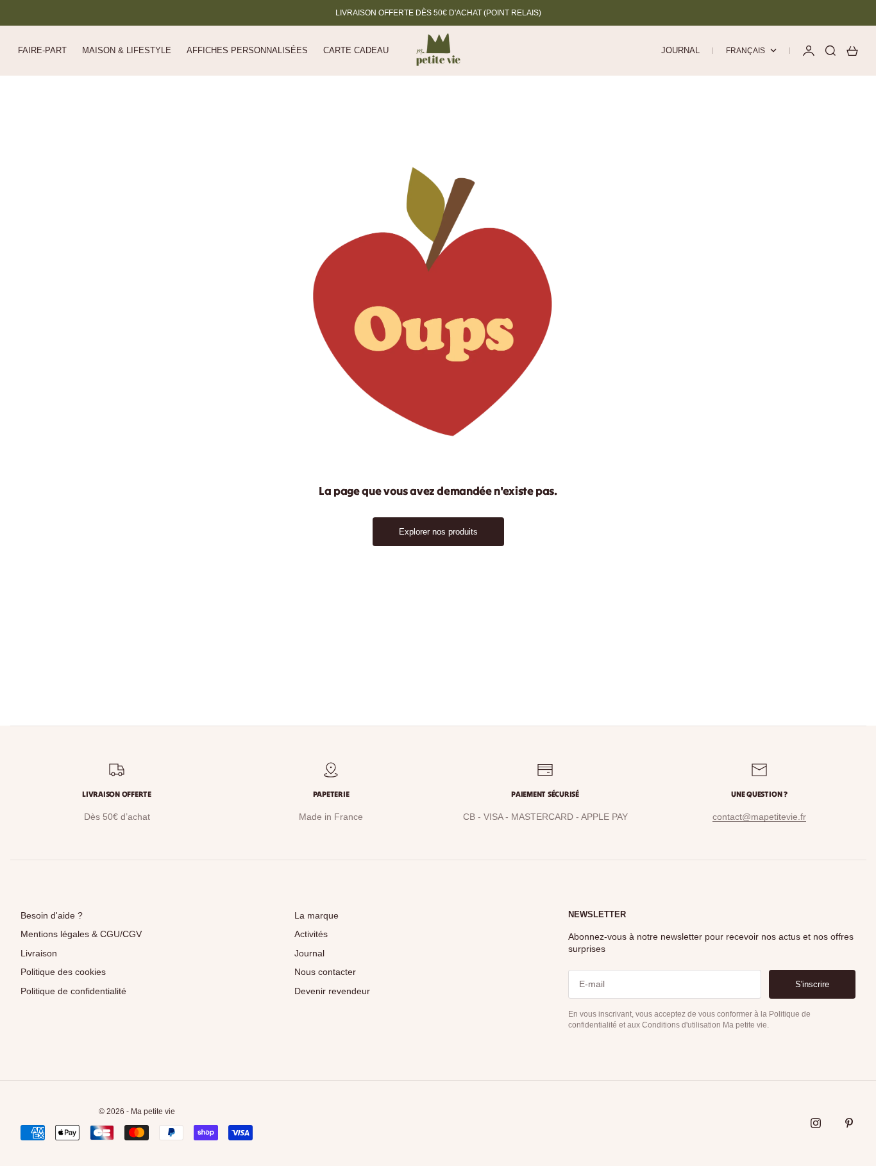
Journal (680, 50)
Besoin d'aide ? (52, 915)
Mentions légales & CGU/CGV (81, 934)
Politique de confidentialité (73, 991)
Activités (311, 934)
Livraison (39, 953)
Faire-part (42, 50)
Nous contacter (325, 972)
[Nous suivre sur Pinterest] (849, 1123)
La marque (316, 915)
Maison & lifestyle (126, 50)
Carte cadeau (356, 50)
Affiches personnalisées (247, 50)
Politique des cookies (63, 972)
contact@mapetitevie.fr (759, 817)
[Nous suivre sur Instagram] (815, 1123)
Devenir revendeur (332, 991)
